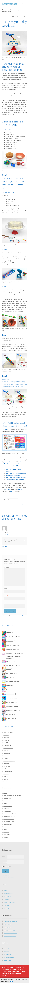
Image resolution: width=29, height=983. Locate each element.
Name (6, 588)
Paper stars (6, 808)
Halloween (6, 756)
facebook (7, 489)
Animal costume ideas (8, 819)
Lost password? (6, 875)
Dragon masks (7, 924)
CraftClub (6, 899)
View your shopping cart (8, 877)
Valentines (6, 782)
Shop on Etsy (7, 896)
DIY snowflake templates (10, 933)
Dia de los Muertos (7, 745)
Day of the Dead (7, 743)
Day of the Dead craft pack (10, 921)
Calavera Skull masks (9, 930)
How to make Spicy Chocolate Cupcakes (15, 477)
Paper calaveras (7, 800)
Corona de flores (7, 798)
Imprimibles (6, 763)
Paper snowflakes (7, 824)
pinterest (20, 489)
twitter (12, 491)
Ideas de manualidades (9, 761)
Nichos (5, 793)
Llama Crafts (6, 834)
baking (6, 499)
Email (6, 595)
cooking (18, 499)
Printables (6, 774)
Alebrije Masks (7, 927)
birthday (10, 499)
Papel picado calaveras (9, 816)
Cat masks (6, 829)
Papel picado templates (10, 936)
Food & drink (6, 753)
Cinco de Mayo (6, 737)
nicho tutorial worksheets (17, 466)
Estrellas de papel (7, 806)
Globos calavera (7, 811)
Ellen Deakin (20, 16)
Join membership (8, 893)
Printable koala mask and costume (7, 505)
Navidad (5, 769)
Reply (3, 546)
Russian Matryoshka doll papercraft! (14, 479)
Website (6, 603)
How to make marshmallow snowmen (15, 473)
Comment (7, 567)
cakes (14, 499)
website (15, 460)
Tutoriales (6, 776)
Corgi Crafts (6, 837)
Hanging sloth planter (8, 821)
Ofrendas (5, 803)
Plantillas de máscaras (9, 771)
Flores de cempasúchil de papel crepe (12, 795)
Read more (7, 981)
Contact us (7, 908)
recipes (22, 499)
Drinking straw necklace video (13, 475)
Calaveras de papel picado (9, 813)
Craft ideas (9, 10)
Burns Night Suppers (8, 732)
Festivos (5, 750)
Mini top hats (6, 766)
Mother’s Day (11, 462)
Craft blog (6, 905)
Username (4, 856)
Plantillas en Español (9, 902)
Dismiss (4, 975)
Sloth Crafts (6, 832)
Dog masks (6, 826)
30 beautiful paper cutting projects (22, 505)
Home (5, 10)
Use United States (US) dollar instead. (11, 973)
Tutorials (15, 498)
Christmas (6, 735)
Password (4, 862)
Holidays (5, 758)
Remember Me (7, 866)
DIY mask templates (8, 748)
